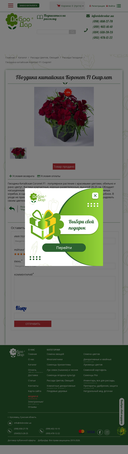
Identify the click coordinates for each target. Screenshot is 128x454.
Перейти (64, 247)
